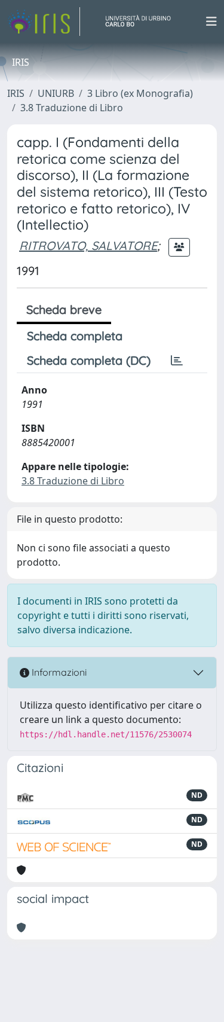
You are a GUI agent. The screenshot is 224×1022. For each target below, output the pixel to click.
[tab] (177, 360)
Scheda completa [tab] (74, 335)
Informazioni (58, 672)
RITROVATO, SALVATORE (88, 245)
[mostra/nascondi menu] (211, 22)
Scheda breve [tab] (64, 309)
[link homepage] (43, 21)
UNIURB (56, 93)
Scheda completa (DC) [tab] (89, 360)
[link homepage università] (142, 21)
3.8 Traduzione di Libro (71, 107)
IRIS (15, 93)
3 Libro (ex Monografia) (140, 93)
